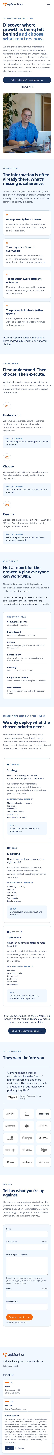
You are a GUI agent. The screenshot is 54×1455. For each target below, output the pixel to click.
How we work (27, 86)
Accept (9, 1448)
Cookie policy (10, 1442)
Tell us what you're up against (27, 80)
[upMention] (12, 4)
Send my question (19, 1317)
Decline (20, 1448)
